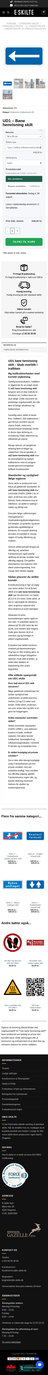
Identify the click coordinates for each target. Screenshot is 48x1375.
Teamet (5, 1068)
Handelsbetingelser (11, 1104)
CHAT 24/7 (34, 6)
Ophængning (11, 158)
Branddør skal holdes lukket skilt (35, 962)
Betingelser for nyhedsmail (14, 1094)
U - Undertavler (35, 26)
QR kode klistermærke (35, 1006)
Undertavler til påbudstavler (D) (25, 29)
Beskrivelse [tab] (9, 345)
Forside (11, 23)
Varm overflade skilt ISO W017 (12, 1006)
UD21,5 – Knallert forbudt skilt (35, 855)
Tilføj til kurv (24, 241)
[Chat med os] (40, 1365)
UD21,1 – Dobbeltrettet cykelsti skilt (35, 905)
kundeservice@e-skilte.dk (14, 1270)
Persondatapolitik (10, 1099)
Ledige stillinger (9, 1073)
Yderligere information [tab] (15, 350)
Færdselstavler (13, 26)
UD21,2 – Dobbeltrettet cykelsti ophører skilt (12, 856)
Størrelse (9, 132)
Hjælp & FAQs (9, 1084)
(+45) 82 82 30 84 (10, 1261)
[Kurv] (43, 12)
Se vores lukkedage (11, 1342)
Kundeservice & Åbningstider (16, 1078)
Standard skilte (29, 23)
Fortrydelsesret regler (12, 1109)
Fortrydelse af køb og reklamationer (18, 1089)
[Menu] (3, 12)
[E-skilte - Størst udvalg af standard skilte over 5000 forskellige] (24, 12)
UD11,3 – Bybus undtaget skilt (12, 904)
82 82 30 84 (30, 333)
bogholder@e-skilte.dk (12, 1280)
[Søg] (8, 12)
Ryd (41, 130)
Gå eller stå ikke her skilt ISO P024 (12, 962)
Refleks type (11, 142)
